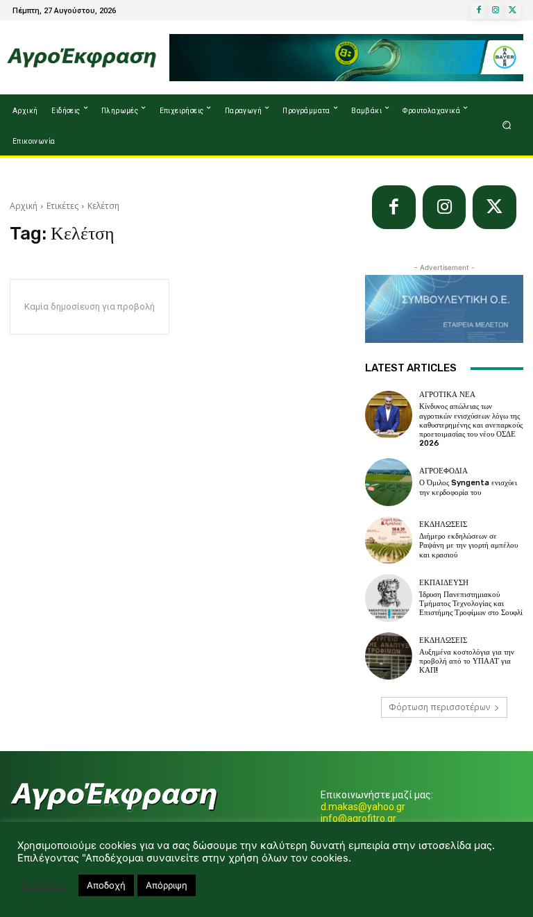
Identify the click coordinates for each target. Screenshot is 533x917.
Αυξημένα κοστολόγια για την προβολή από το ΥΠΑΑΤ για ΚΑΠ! (466, 661)
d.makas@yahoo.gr (363, 806)
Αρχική (23, 206)
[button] (507, 125)
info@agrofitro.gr (358, 818)
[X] (512, 10)
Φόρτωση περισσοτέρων (439, 707)
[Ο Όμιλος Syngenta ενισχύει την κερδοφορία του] (388, 481)
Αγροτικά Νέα (447, 394)
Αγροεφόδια (443, 471)
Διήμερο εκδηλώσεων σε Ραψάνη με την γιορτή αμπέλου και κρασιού (468, 545)
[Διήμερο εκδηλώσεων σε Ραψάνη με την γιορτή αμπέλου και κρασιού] (388, 540)
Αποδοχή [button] (106, 885)
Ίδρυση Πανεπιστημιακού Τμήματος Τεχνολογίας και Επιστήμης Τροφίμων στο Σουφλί (471, 603)
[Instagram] (495, 10)
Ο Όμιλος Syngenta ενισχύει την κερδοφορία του (468, 487)
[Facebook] (479, 10)
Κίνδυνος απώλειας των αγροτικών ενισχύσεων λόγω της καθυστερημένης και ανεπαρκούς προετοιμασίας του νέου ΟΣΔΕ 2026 (471, 425)
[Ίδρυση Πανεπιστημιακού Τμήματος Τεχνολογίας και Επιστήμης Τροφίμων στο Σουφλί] (388, 597)
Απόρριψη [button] (166, 885)
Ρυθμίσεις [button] (44, 886)
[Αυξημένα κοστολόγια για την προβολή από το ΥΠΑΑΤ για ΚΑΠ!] (388, 656)
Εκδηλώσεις (443, 524)
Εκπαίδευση (443, 583)
